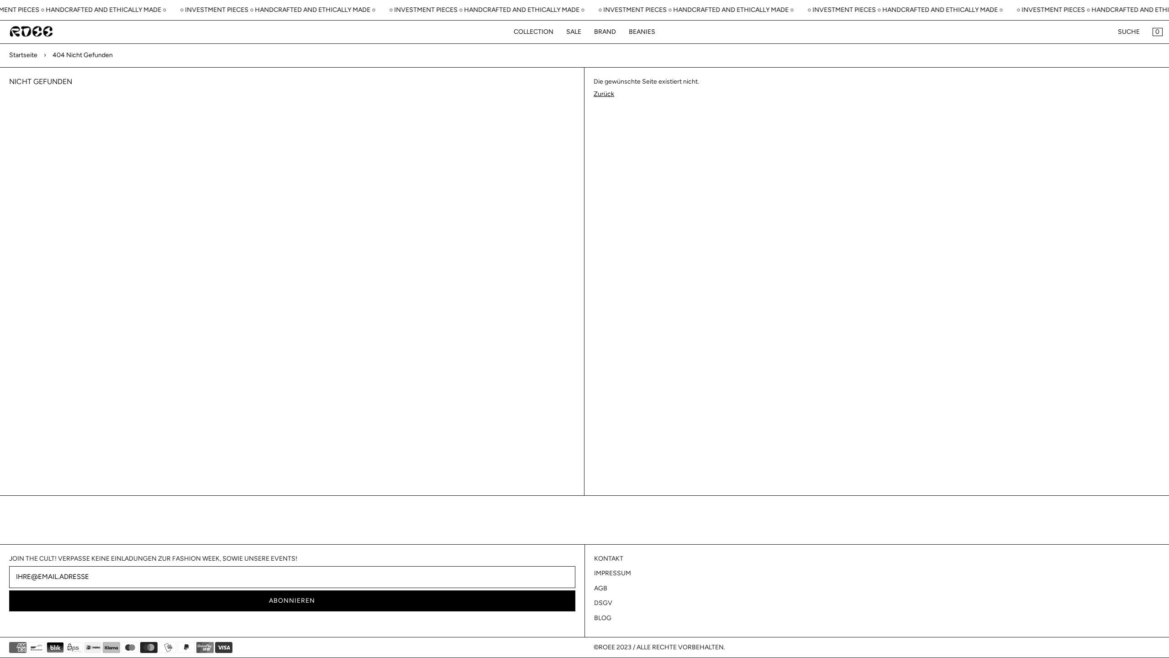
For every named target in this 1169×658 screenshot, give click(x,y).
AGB (600, 588)
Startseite (23, 55)
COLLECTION (533, 32)
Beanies (642, 32)
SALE (573, 32)
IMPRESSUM (612, 573)
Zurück (604, 94)
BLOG (602, 618)
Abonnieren (292, 601)
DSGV (603, 603)
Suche (1129, 32)
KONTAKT (608, 558)
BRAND (605, 32)
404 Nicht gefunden (83, 55)
